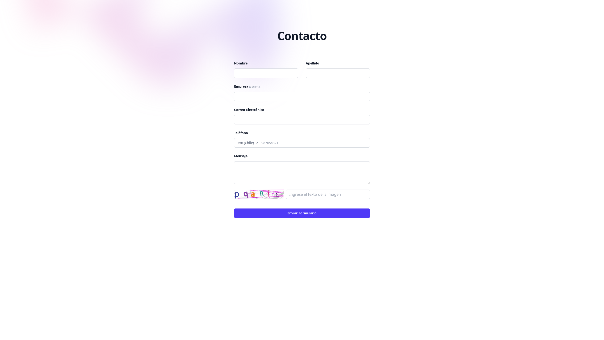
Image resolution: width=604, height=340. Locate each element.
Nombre (240, 63)
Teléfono (241, 133)
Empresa (247, 86)
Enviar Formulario (302, 213)
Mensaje (240, 156)
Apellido (312, 63)
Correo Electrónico (249, 109)
